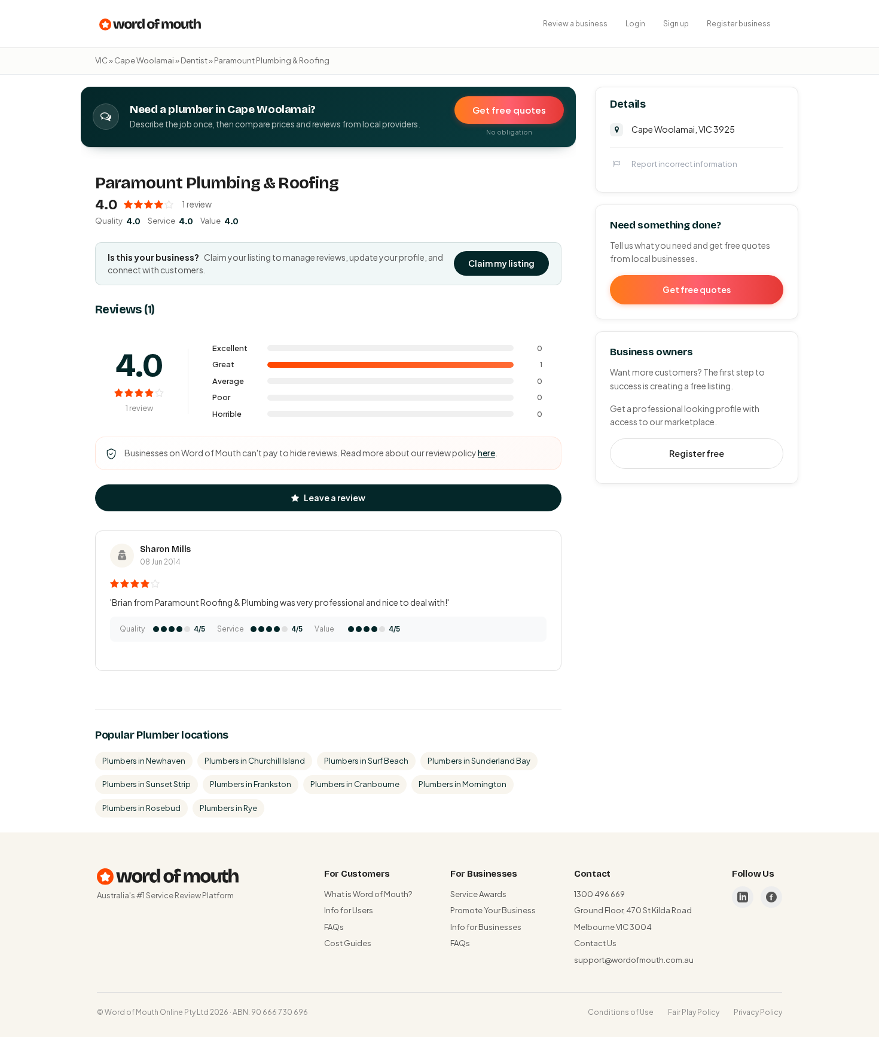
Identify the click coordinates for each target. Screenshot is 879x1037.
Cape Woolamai (144, 60)
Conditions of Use (621, 1012)
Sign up (676, 23)
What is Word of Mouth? (368, 894)
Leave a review (334, 497)
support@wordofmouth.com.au (634, 960)
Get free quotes (509, 109)
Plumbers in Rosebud (141, 808)
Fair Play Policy (693, 1012)
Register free (696, 452)
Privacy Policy (758, 1012)
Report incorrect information (684, 163)
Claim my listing (501, 263)
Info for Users (348, 910)
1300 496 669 (599, 894)
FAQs (334, 927)
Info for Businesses (485, 927)
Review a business (575, 23)
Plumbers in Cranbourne (354, 784)
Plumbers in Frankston (250, 784)
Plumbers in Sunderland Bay (479, 760)
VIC (101, 60)
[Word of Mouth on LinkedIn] (742, 897)
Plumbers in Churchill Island (255, 760)
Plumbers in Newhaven (143, 760)
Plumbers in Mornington (462, 784)
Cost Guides (347, 943)
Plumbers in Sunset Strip (146, 784)
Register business (739, 23)
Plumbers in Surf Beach (366, 760)
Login (635, 23)
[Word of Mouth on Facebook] (771, 897)
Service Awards (478, 894)
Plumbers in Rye (228, 808)
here (486, 452)
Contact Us (595, 943)
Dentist (194, 60)
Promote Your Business (493, 910)
